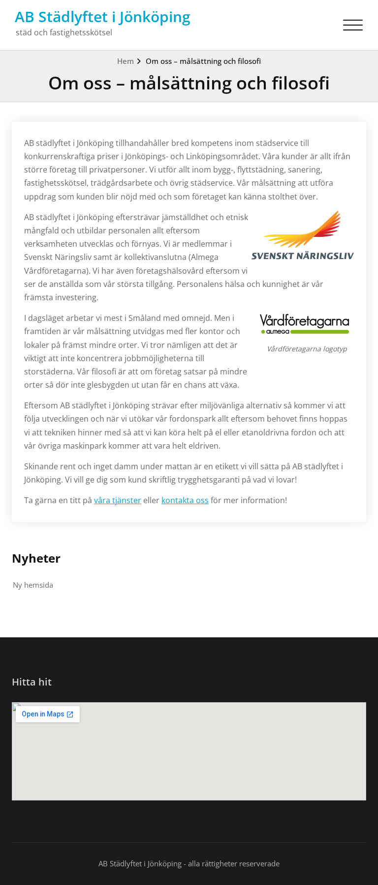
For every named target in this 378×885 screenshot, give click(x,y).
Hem (125, 61)
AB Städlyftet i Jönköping (102, 16)
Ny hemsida (33, 585)
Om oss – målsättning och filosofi (203, 61)
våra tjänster (117, 500)
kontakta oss (185, 500)
